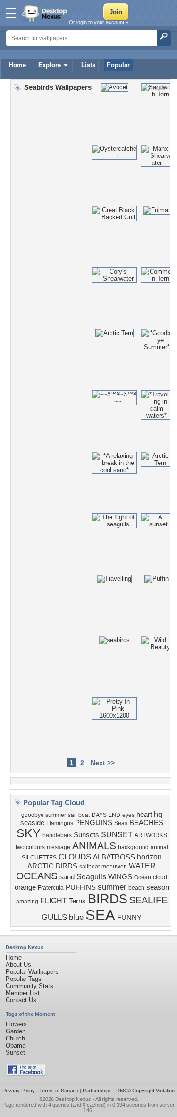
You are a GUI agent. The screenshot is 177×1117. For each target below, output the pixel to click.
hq (158, 814)
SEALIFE (148, 900)
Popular (118, 65)
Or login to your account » (98, 22)
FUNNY (129, 917)
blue (76, 917)
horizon (149, 857)
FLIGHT (53, 901)
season (157, 887)
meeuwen (114, 866)
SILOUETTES (39, 857)
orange (25, 887)
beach (136, 888)
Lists (88, 65)
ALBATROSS (114, 857)
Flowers (16, 1024)
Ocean (142, 877)
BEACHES (146, 822)
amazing (27, 901)
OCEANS (37, 876)
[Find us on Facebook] (26, 1073)
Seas (120, 823)
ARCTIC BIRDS (52, 866)
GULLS (54, 917)
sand (67, 877)
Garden (15, 1031)
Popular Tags (24, 978)
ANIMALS (94, 845)
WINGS (120, 877)
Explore (49, 65)
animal (159, 847)
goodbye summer (43, 815)
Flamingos (59, 823)
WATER (142, 866)
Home (17, 65)
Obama (15, 1045)
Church (15, 1038)
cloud (160, 877)
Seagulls (91, 877)
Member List (23, 993)
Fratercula (51, 888)
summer (112, 887)
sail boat (79, 815)
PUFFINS (81, 887)
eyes (128, 815)
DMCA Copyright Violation (145, 1090)
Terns (77, 901)
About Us (18, 964)
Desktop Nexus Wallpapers (45, 13)
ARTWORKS (151, 835)
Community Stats (29, 985)
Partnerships (97, 1090)
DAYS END (106, 815)
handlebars (57, 835)
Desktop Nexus (73, 1099)
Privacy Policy (18, 1090)
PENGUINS (93, 822)
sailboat (89, 866)
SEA (100, 915)
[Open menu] (11, 13)
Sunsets (86, 835)
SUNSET (117, 835)
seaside (32, 822)
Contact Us (21, 1000)
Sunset (15, 1052)
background (133, 847)
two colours (30, 847)
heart (144, 814)
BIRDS (107, 899)
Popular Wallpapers (32, 971)
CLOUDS (75, 856)
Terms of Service (58, 1090)
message (58, 847)
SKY (29, 833)
